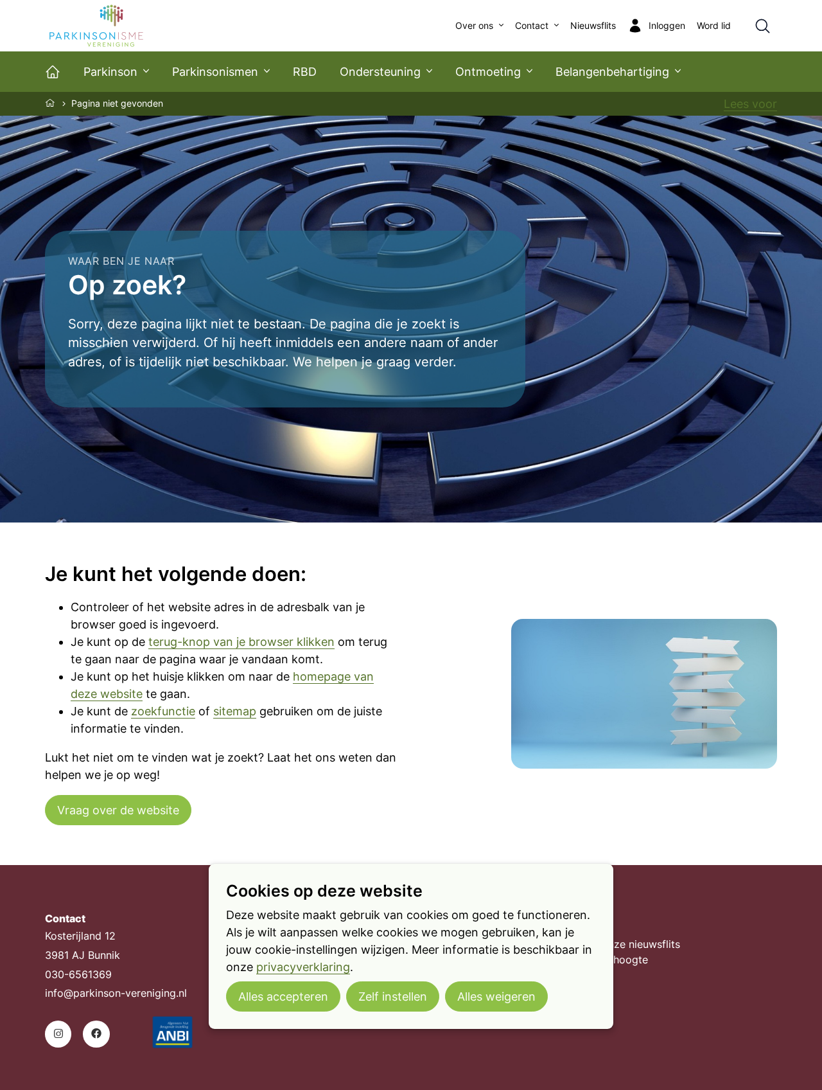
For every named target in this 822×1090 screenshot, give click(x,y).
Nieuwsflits (593, 26)
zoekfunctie (163, 711)
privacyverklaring (303, 967)
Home (51, 103)
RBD (305, 71)
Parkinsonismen (215, 71)
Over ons (474, 26)
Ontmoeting (488, 71)
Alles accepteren (283, 996)
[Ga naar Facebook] (96, 1034)
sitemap (234, 711)
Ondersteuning (380, 71)
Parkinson (110, 71)
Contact (531, 26)
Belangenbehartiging (612, 71)
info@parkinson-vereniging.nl (116, 993)
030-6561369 (78, 975)
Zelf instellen (392, 996)
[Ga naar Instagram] (58, 1034)
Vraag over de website (118, 810)
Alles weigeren (496, 996)
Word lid (714, 26)
